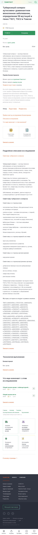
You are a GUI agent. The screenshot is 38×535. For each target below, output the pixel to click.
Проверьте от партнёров (9, 445)
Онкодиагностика (23, 491)
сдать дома (11, 42)
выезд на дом (17, 82)
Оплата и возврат (18, 518)
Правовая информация (9, 520)
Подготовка (6, 496)
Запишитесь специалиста (25, 428)
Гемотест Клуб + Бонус (24, 489)
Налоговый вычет (23, 496)
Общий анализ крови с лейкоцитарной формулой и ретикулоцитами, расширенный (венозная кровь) (16, 387)
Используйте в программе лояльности (25, 445)
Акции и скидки (7, 486)
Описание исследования (10, 118)
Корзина (11, 533)
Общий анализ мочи (9, 394)
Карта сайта (6, 518)
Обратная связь (22, 499)
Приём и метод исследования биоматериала (17, 115)
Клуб (26, 533)
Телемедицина (7, 494)
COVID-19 (20, 484)
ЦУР (20, 520)
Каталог (4, 533)
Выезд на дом (6, 491)
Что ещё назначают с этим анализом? (14, 122)
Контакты (34, 533)
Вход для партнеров (11, 507)
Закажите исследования (9, 428)
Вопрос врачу (22, 494)
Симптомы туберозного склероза (13, 156)
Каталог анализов (7, 484)
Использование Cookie (9, 522)
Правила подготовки (9, 85)
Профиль (19, 533)
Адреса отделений (8, 489)
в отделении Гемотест (19, 79)
